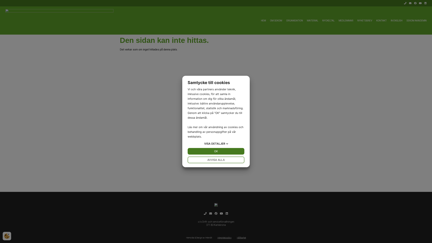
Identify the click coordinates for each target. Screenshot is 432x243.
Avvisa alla (216, 159)
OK (216, 151)
